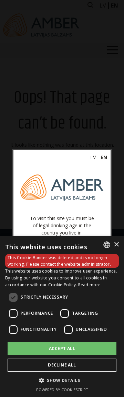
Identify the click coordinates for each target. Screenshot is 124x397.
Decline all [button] (62, 365)
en (104, 157)
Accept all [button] (62, 348)
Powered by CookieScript (62, 389)
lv (93, 157)
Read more (89, 285)
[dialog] (62, 316)
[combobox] (106, 244)
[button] (62, 380)
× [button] (116, 244)
